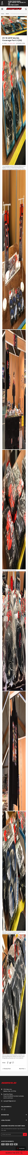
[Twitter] (10, 1063)
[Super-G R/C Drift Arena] (14, 8)
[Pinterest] (13, 1063)
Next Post (21, 1068)
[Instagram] (2, 4)
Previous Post (7, 1068)
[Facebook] (2, 2)
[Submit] (25, 1134)
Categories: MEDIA (20, 43)
